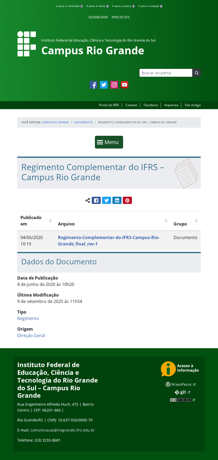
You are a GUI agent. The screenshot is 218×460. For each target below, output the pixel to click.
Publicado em (30, 221)
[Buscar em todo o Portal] (196, 73)
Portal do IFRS (109, 105)
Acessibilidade (98, 17)
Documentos (83, 122)
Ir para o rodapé (150, 6)
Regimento (28, 318)
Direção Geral (31, 335)
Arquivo (66, 224)
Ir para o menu (97, 6)
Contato (131, 105)
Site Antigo (193, 105)
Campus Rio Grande (55, 122)
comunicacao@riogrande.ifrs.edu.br (63, 430)
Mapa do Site (121, 17)
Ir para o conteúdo (69, 6)
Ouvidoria (151, 105)
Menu (113, 142)
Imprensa (171, 105)
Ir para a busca (123, 6)
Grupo (180, 224)
